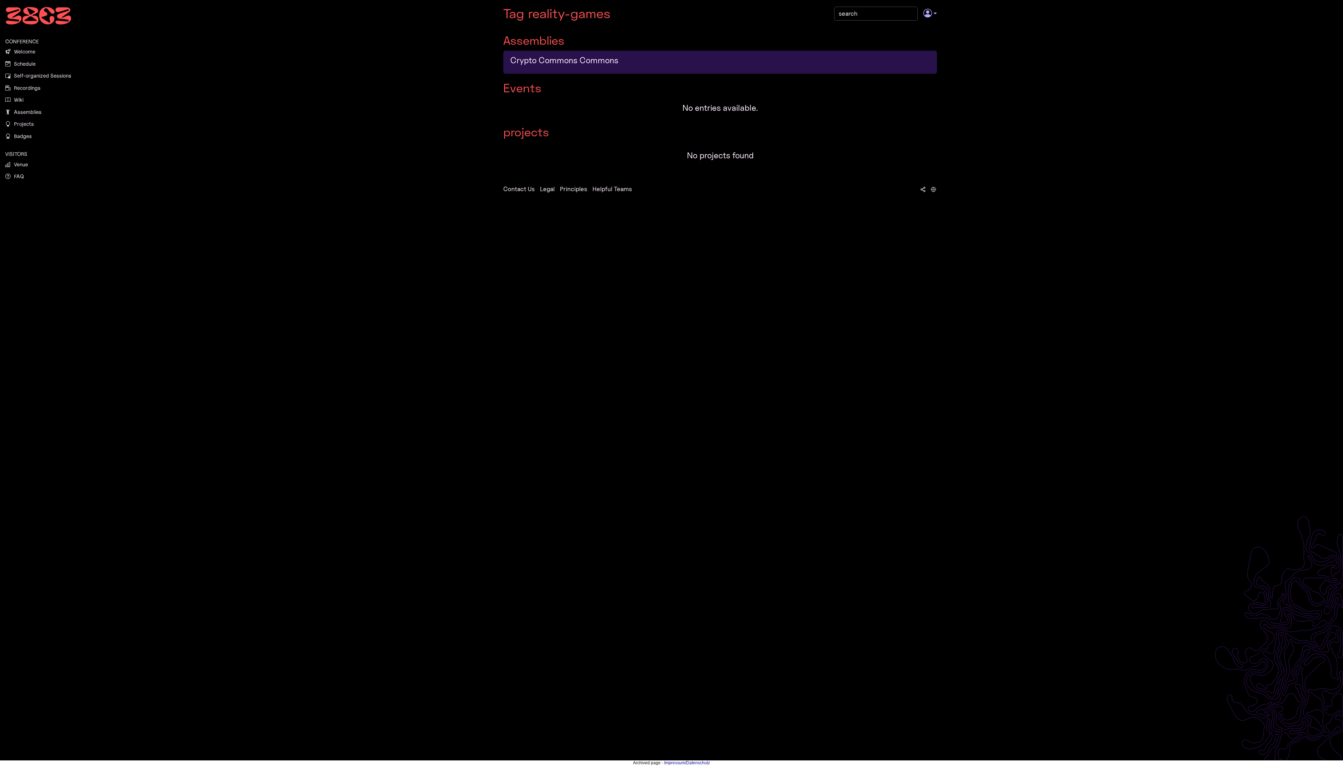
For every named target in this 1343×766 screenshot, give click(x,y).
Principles (573, 189)
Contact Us (519, 189)
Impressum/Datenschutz (687, 762)
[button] (930, 13)
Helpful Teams (612, 189)
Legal (547, 189)
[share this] (922, 189)
